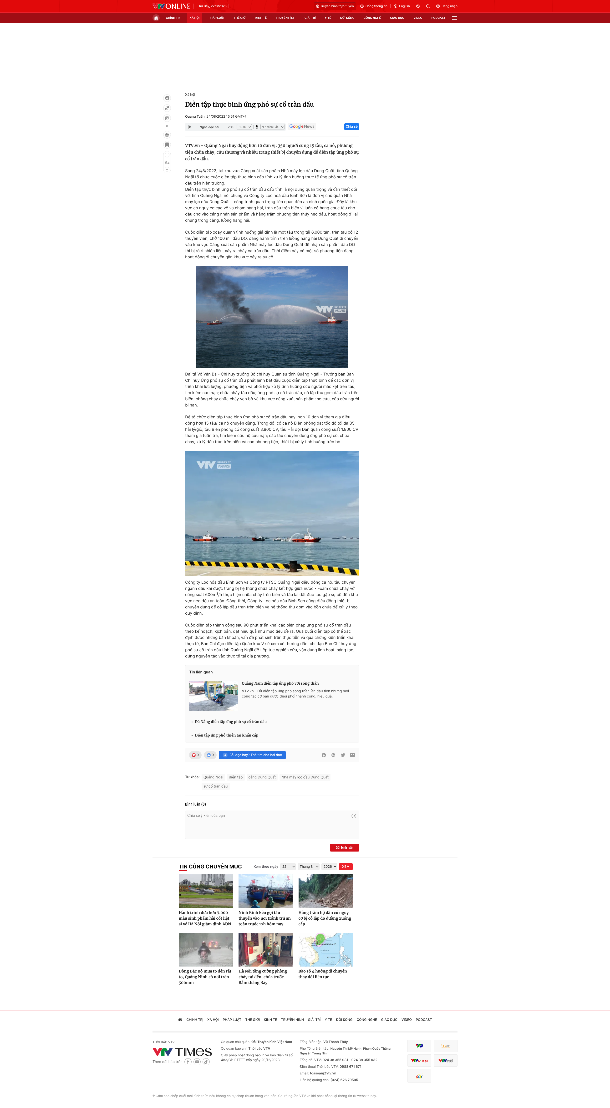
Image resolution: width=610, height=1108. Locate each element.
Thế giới (240, 18)
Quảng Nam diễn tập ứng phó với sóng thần (280, 683)
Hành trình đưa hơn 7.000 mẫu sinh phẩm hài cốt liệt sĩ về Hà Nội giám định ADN (205, 918)
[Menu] (455, 18)
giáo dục (397, 18)
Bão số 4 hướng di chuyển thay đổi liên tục (323, 974)
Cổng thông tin (376, 6)
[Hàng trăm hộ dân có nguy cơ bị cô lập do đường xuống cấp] (326, 891)
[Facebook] (167, 98)
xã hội (194, 18)
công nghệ (372, 18)
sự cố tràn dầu (215, 786)
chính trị (173, 18)
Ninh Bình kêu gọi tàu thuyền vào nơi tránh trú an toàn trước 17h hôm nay (265, 918)
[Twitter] (343, 755)
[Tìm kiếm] (429, 6)
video (417, 18)
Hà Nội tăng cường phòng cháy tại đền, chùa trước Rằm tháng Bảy (263, 977)
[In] (167, 135)
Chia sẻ (352, 127)
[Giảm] (167, 169)
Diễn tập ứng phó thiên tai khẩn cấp (226, 735)
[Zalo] (333, 755)
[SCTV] (419, 1076)
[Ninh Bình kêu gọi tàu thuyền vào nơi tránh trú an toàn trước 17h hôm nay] (266, 891)
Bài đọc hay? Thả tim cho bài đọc (255, 755)
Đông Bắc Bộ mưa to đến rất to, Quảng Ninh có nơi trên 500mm (205, 977)
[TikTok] (206, 1061)
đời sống (347, 18)
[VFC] (419, 1046)
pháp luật (216, 18)
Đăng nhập (450, 6)
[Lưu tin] (167, 145)
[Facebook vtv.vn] (419, 6)
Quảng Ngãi (213, 777)
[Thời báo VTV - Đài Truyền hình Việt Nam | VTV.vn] (171, 6)
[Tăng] (167, 155)
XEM (346, 867)
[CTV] (419, 1060)
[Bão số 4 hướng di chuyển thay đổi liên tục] (326, 950)
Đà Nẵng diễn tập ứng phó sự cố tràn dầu (231, 722)
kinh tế (261, 18)
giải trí (310, 18)
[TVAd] (446, 1046)
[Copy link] (167, 108)
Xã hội (190, 95)
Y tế (328, 18)
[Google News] (302, 126)
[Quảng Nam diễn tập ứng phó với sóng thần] (213, 696)
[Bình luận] (167, 118)
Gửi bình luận (344, 848)
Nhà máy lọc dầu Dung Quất (305, 777)
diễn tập (236, 777)
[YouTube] (197, 1061)
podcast (439, 18)
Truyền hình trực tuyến (337, 6)
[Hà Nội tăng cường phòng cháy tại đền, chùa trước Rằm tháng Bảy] (266, 950)
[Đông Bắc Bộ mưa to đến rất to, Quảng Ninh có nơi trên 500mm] (206, 950)
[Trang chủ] (156, 17)
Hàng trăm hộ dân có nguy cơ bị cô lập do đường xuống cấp (325, 918)
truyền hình (285, 18)
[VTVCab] (446, 1060)
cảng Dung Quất (262, 777)
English (404, 6)
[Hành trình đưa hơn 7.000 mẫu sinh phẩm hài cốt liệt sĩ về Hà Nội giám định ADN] (206, 891)
